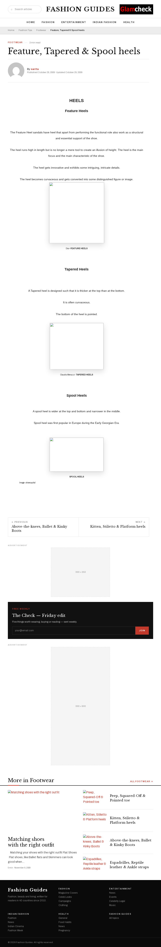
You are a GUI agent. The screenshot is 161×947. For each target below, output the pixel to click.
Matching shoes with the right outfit (31, 842)
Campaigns (65, 901)
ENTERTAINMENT (73, 22)
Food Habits (65, 922)
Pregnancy (64, 930)
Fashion (48, 22)
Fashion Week (15, 930)
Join (142, 630)
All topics (114, 918)
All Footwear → (141, 781)
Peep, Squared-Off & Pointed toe (127, 798)
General (63, 918)
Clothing (63, 905)
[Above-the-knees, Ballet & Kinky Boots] (95, 843)
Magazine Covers (68, 893)
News (112, 893)
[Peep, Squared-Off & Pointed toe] (95, 798)
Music (112, 905)
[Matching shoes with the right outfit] (43, 812)
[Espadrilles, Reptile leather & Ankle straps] (95, 865)
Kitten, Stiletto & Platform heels (125, 820)
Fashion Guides (80, 9)
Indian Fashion (105, 22)
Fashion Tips (25, 30)
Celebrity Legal (117, 901)
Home (31, 22)
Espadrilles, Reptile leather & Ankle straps (129, 865)
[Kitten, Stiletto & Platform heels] (95, 820)
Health (129, 22)
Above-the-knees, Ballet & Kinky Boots (130, 842)
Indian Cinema (16, 926)
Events (112, 897)
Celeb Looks (65, 897)
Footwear (41, 30)
